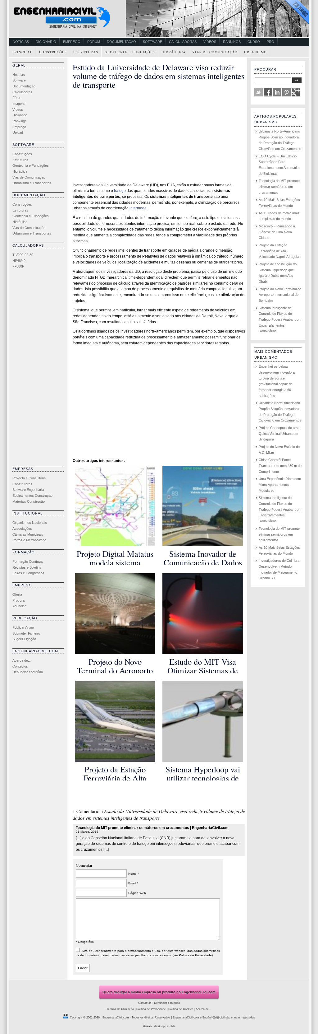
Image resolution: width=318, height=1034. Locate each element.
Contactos (20, 666)
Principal (22, 52)
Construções (53, 52)
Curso (254, 42)
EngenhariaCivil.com (115, 1017)
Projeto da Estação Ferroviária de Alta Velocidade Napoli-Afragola (279, 250)
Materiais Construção (28, 501)
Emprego (71, 42)
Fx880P (18, 266)
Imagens (18, 103)
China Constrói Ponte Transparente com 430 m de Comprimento (280, 465)
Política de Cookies (180, 1009)
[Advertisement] (37, 369)
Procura (18, 600)
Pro (270, 42)
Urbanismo (255, 52)
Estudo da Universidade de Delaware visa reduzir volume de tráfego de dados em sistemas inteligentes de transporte (158, 76)
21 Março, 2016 (87, 831)
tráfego (120, 191)
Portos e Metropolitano (29, 540)
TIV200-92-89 (22, 255)
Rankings (232, 42)
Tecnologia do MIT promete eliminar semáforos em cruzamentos (279, 186)
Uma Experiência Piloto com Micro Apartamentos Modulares (280, 484)
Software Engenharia (28, 489)
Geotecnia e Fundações (130, 52)
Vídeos (209, 42)
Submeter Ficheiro (26, 633)
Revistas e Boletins (26, 567)
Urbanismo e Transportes (31, 183)
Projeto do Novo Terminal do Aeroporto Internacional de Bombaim (280, 294)
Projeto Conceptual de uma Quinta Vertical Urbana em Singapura (279, 433)
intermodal (138, 208)
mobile (171, 1026)
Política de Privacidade (195, 955)
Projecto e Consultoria (29, 478)
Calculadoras (183, 42)
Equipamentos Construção (32, 495)
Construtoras (22, 484)
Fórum (93, 42)
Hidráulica (173, 52)
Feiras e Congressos (28, 573)
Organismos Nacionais (29, 522)
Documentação (121, 42)
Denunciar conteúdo (27, 672)
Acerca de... (21, 660)
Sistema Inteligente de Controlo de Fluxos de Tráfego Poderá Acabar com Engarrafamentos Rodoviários (280, 319)
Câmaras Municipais (27, 534)
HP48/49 (18, 261)
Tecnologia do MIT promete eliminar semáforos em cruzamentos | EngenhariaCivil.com (152, 828)
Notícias (21, 42)
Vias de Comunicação (215, 52)
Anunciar (19, 606)
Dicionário (46, 42)
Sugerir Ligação (24, 639)
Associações (22, 528)
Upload (17, 132)
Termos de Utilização (120, 1009)
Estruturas (85, 52)
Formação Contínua (27, 561)
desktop (159, 1026)
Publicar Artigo (23, 627)
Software (152, 42)
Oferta (17, 594)
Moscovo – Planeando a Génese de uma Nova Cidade (277, 232)
